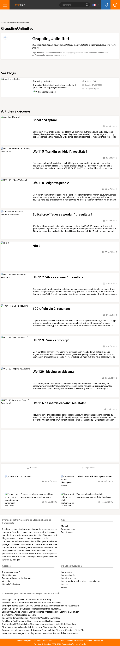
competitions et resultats (56, 53)
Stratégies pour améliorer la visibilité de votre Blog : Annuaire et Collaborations (37, 627)
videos (63, 55)
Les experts (66, 584)
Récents (33, 467)
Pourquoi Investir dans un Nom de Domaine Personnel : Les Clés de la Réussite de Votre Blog (43, 630)
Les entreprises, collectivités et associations (80, 581)
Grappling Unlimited (42, 81)
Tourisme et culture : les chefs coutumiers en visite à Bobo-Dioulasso (94, 495)
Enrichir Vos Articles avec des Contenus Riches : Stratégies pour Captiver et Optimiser (40, 612)
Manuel (64, 526)
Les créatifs (66, 572)
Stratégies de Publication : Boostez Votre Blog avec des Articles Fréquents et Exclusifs (40, 606)
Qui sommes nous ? (11, 572)
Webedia (6, 581)
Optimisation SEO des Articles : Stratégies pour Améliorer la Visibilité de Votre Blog (39, 624)
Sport (96, 89)
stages (57, 55)
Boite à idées (66, 532)
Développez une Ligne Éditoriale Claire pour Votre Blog (26, 599)
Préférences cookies (94, 640)
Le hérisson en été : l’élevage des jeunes (94, 476)
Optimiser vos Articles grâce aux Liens (19, 615)
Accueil (3, 22)
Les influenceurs (68, 578)
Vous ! (64, 587)
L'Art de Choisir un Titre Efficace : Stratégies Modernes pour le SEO (31, 609)
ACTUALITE (26, 476)
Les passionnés (68, 575)
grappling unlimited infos (77, 53)
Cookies (61, 640)
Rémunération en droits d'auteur (16, 578)
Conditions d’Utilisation (42, 640)
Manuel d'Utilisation (11, 584)
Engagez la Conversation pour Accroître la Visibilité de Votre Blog (31, 618)
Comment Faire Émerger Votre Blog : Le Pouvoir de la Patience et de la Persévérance (40, 633)
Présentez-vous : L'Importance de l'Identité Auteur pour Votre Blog (31, 602)
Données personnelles (75, 640)
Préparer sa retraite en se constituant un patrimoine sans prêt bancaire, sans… (37, 495)
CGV (54, 640)
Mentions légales (24, 640)
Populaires (90, 467)
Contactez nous (68, 529)
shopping (49, 55)
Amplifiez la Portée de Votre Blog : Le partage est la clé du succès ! (31, 621)
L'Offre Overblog (9, 575)
